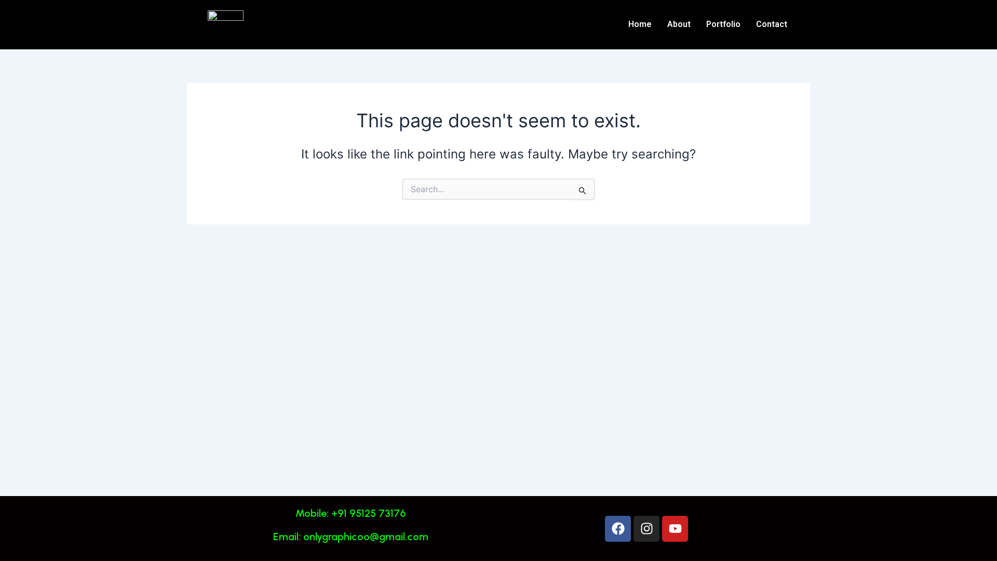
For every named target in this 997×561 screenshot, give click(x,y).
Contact (771, 24)
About (679, 24)
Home (640, 24)
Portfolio (723, 24)
